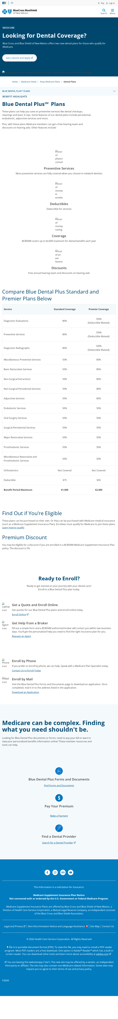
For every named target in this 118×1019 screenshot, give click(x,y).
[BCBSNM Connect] (63, 873)
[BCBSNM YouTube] (70, 873)
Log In (112, 3)
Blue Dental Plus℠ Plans (16, 91)
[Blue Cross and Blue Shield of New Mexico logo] (19, 11)
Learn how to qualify (13, 527)
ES (12, 3)
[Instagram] (55, 873)
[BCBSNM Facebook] (47, 873)
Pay (102, 3)
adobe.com (102, 954)
